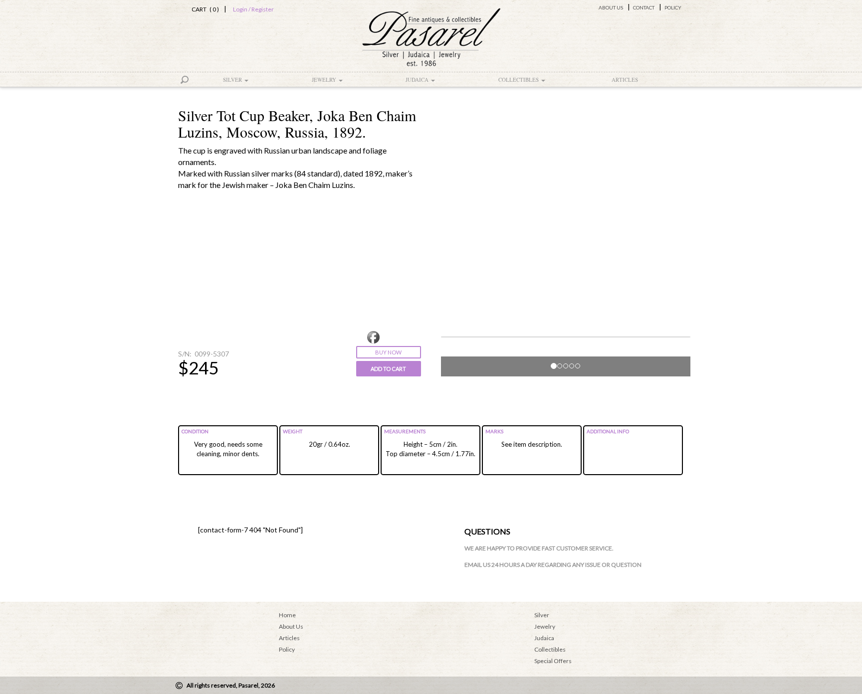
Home (287, 615)
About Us (611, 7)
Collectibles (519, 79)
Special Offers (553, 661)
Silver (233, 79)
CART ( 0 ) (204, 9)
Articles (625, 79)
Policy (672, 7)
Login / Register (253, 9)
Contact (643, 7)
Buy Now (388, 352)
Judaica (418, 79)
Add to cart (388, 368)
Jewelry (325, 79)
